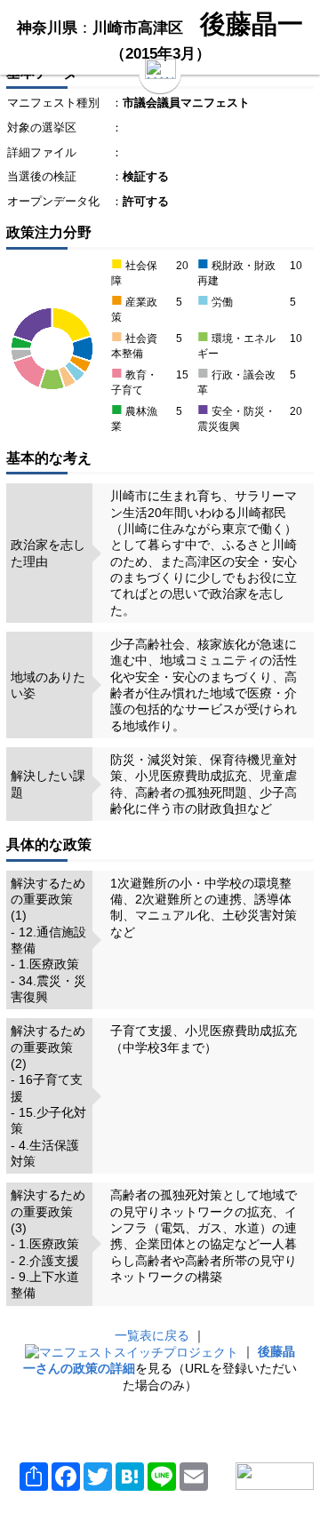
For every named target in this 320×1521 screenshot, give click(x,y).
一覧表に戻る (152, 1335)
